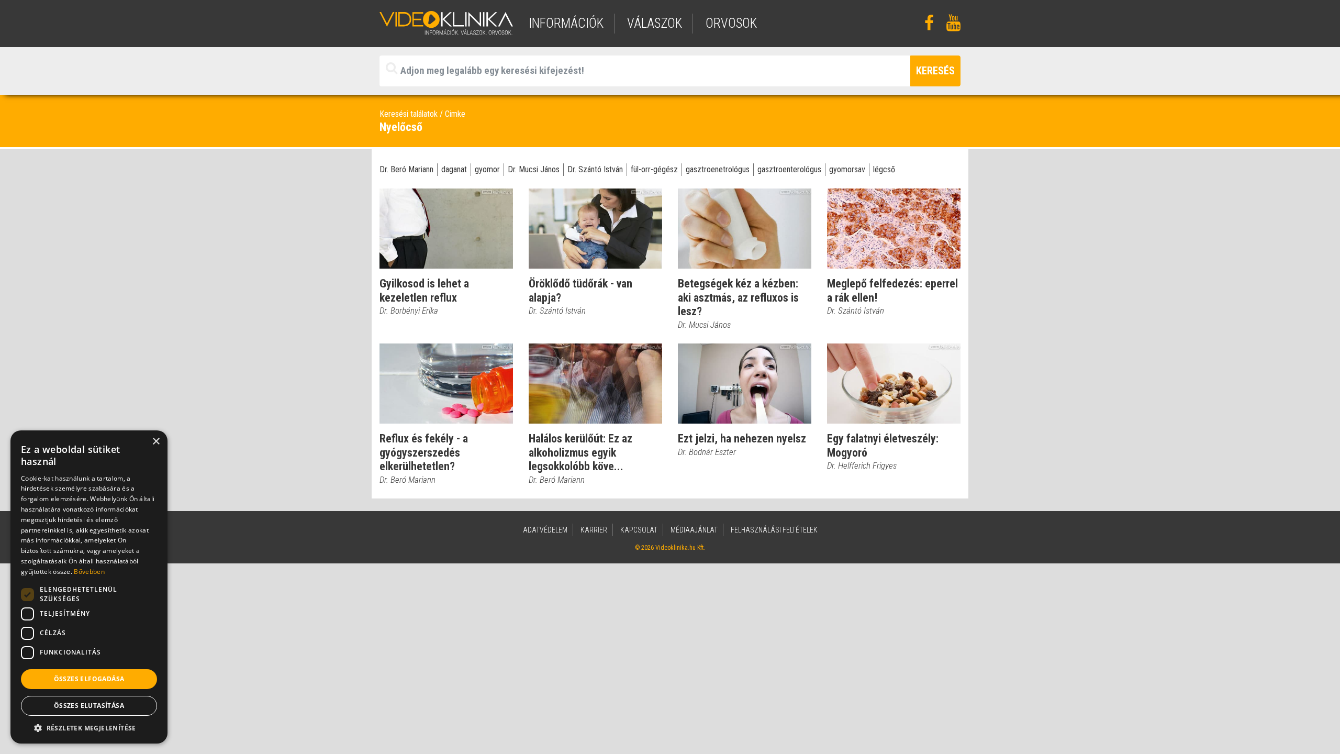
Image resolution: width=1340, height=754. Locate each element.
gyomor (487, 169)
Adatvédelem (545, 530)
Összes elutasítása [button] (89, 705)
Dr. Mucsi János (534, 169)
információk (566, 23)
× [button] (156, 442)
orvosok (731, 23)
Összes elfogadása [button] (89, 678)
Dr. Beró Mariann (406, 169)
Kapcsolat (638, 530)
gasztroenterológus (789, 169)
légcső (884, 169)
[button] (89, 728)
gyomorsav (847, 169)
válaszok (654, 23)
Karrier (593, 530)
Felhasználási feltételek (774, 530)
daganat (454, 169)
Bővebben (89, 571)
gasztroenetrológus (718, 169)
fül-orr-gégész (654, 169)
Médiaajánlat (694, 530)
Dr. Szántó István (595, 169)
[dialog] (89, 587)
